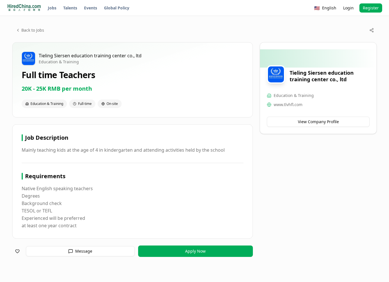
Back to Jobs (32, 30)
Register (371, 8)
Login (348, 8)
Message (83, 251)
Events (90, 8)
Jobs (52, 8)
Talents (70, 8)
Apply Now (195, 251)
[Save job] (17, 251)
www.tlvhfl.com (288, 104)
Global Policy (116, 8)
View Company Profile (318, 121)
